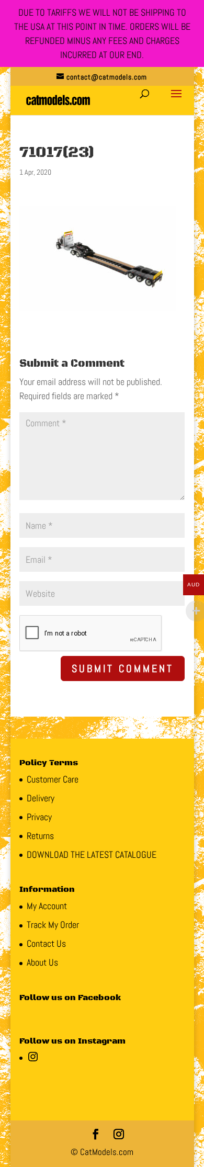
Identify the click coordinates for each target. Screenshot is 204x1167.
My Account (47, 906)
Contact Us (46, 943)
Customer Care (52, 779)
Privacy (39, 817)
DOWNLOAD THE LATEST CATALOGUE (91, 854)
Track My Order (53, 925)
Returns (40, 836)
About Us (42, 962)
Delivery (40, 798)
